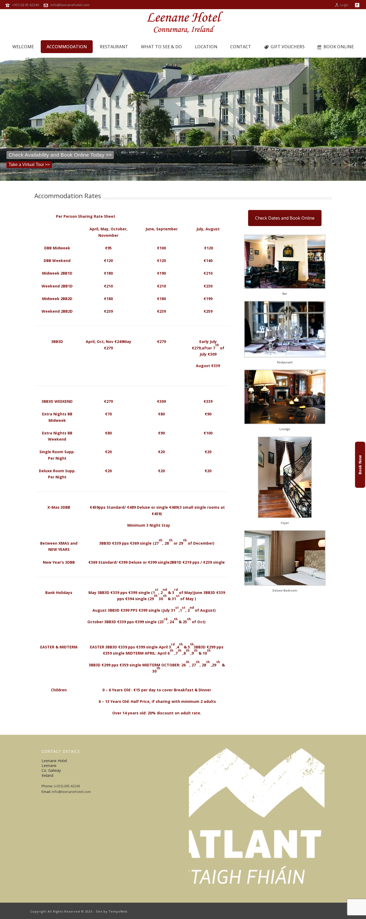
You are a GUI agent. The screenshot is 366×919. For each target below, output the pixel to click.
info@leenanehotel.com (69, 4)
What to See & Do (161, 47)
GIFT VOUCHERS (288, 47)
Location (206, 47)
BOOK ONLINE (338, 47)
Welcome (23, 47)
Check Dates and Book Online (285, 218)
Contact (240, 47)
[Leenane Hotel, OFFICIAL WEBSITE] (183, 22)
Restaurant (114, 47)
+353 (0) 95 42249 (25, 4)
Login (344, 5)
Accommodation (67, 47)
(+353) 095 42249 (67, 786)
